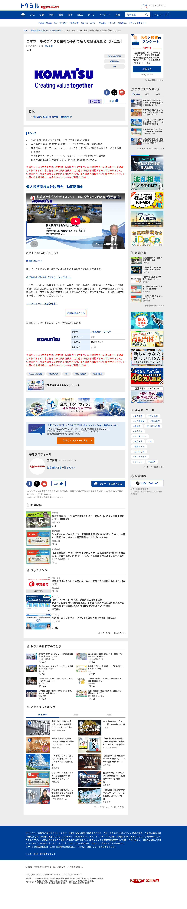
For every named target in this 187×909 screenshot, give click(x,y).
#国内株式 (97, 373)
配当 (60, 14)
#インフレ (138, 461)
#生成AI (152, 461)
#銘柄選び (114, 61)
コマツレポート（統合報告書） (42, 303)
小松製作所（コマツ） (101, 331)
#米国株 (102, 22)
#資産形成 (153, 416)
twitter (114, 92)
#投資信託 (122, 22)
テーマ (91, 14)
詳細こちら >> (44, 494)
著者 (117, 14)
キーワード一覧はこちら (152, 467)
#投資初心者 (138, 451)
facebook (107, 92)
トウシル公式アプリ (157, 5)
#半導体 (63, 22)
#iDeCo (111, 22)
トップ (23, 15)
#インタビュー (139, 436)
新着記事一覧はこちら (153, 306)
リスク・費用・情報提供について (41, 854)
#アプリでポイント (137, 22)
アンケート (105, 14)
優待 (70, 14)
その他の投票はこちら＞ (154, 80)
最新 (42, 14)
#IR (114, 66)
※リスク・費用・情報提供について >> (45, 497)
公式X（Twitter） (149, 483)
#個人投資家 (80, 373)
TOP (26, 30)
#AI (55, 22)
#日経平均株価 (45, 22)
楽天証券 (49, 46)
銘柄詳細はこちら (76, 313)
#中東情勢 (74, 22)
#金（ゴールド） (88, 22)
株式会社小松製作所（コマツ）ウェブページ (48, 277)
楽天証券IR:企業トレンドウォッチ (46, 30)
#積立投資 (138, 441)
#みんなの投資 (114, 56)
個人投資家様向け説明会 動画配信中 (52, 116)
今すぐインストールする (75, 440)
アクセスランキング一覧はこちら (109, 807)
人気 (32, 14)
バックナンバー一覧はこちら (111, 633)
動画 (51, 14)
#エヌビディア (139, 456)
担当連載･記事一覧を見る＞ (61, 467)
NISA (80, 14)
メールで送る (122, 92)
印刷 (111, 100)
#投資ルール (138, 446)
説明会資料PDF (34, 261)
